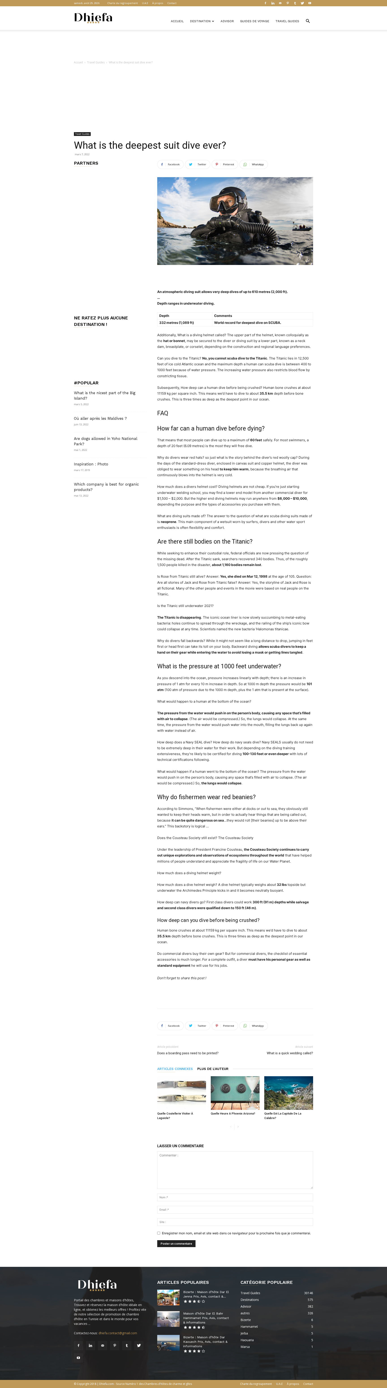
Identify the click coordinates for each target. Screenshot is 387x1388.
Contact (171, 3)
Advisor (227, 21)
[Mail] (280, 3)
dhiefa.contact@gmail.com (118, 1333)
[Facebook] (265, 3)
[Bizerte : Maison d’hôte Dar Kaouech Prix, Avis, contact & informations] (168, 1343)
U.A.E (145, 3)
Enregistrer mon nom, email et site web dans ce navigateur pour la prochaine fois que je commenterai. (236, 1233)
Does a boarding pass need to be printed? (188, 1053)
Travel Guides (287, 21)
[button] (307, 21)
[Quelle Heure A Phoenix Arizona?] (235, 1093)
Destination (200, 21)
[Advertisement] (193, 45)
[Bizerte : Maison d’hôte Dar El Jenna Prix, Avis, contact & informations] (168, 1297)
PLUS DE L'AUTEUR (212, 1069)
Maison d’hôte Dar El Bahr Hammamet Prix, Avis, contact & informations (206, 1318)
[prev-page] (231, 1127)
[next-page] (238, 1127)
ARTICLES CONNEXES (175, 1069)
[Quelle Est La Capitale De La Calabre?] (288, 1093)
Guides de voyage (254, 21)
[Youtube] (309, 3)
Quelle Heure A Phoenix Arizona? (233, 1113)
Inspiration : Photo (91, 464)
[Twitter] (302, 3)
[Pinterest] (287, 3)
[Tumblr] (295, 3)
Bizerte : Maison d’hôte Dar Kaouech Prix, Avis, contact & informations (205, 1341)
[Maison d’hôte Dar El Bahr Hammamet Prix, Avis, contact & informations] (168, 1319)
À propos (157, 3)
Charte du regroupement (122, 3)
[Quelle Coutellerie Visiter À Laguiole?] (181, 1093)
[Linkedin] (272, 3)
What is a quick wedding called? (290, 1053)
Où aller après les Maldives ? (100, 418)
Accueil (177, 21)
